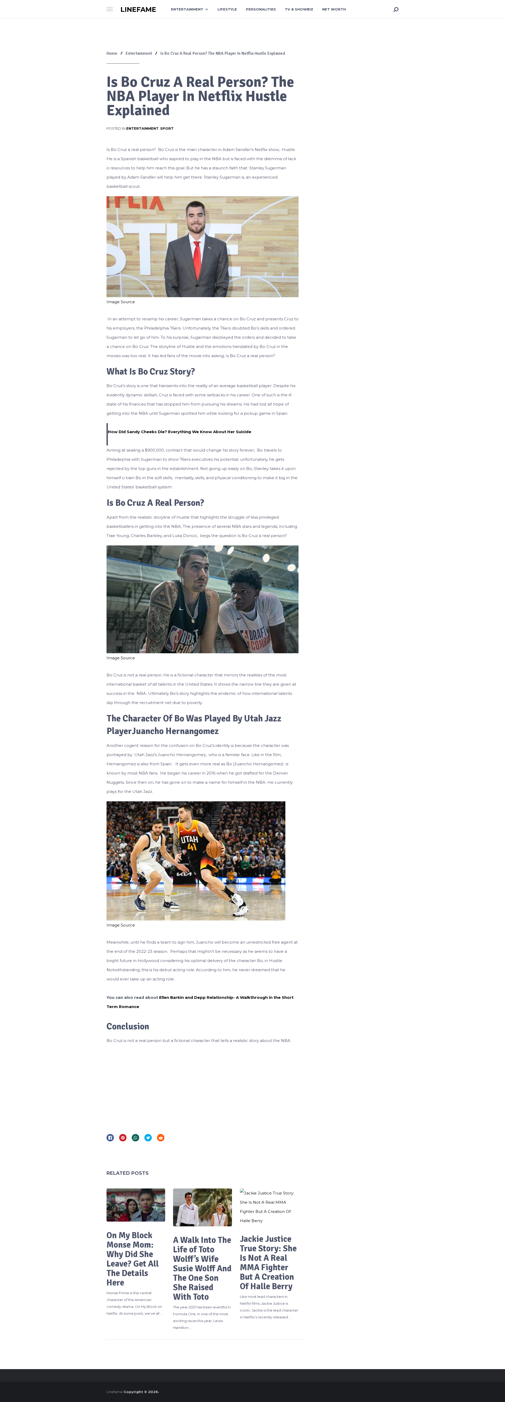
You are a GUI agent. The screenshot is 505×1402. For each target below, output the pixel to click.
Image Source (121, 301)
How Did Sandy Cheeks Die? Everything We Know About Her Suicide (179, 431)
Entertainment (187, 9)
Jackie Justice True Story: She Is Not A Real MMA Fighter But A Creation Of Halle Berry (269, 1263)
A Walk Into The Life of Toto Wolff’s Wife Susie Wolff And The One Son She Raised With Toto (202, 1268)
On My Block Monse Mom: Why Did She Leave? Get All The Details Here (133, 1259)
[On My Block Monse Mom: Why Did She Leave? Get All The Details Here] (136, 1205)
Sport (167, 128)
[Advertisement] (203, 1087)
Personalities (261, 9)
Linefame (138, 9)
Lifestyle (227, 9)
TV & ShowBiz (299, 9)
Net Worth (334, 9)
